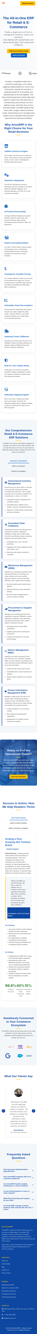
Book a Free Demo (19, 55)
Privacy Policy (6, 1273)
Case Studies (6, 1264)
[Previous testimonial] (3, 1111)
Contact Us (5, 1270)
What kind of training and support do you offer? (16, 1199)
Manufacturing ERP (8, 1285)
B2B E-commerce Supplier (18, 828)
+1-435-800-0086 (9, 1314)
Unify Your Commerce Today (18, 51)
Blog (3, 1267)
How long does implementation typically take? (15, 1170)
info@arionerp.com (10, 1318)
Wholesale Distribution (9, 1291)
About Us (5, 1261)
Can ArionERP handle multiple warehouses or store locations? (15, 1185)
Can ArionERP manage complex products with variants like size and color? (17, 1207)
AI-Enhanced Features (9, 1297)
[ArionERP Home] (3, 3)
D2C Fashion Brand (18, 818)
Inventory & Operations (18, 461)
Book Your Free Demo (18, 776)
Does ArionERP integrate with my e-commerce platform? (17, 1177)
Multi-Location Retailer (18, 823)
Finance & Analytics (18, 471)
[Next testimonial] (33, 1111)
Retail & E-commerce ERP (10, 1288)
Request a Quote (27, 3)
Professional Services (9, 1294)
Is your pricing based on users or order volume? (16, 1192)
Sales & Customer (18, 466)
